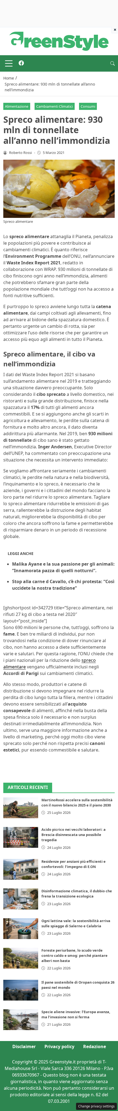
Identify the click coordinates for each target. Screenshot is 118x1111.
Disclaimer (24, 1046)
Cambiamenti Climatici (54, 106)
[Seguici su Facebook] (21, 63)
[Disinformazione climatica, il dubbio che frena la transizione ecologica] (20, 898)
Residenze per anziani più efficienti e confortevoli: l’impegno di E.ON (73, 864)
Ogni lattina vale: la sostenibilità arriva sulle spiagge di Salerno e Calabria (75, 923)
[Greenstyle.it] (59, 41)
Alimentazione (16, 106)
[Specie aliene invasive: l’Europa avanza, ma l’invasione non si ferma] (20, 1019)
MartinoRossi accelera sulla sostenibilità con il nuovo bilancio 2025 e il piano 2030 (77, 802)
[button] (112, 63)
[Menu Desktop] (8, 63)
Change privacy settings (96, 1106)
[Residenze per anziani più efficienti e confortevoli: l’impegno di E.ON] (20, 869)
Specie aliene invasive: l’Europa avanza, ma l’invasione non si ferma (75, 1014)
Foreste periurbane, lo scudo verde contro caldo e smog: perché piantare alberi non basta (74, 955)
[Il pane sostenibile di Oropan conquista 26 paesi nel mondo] (20, 990)
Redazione (94, 1046)
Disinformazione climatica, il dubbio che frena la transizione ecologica (76, 893)
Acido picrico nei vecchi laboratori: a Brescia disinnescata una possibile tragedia (73, 834)
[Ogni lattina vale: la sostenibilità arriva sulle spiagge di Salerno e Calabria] (20, 928)
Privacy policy (59, 1046)
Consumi (88, 106)
